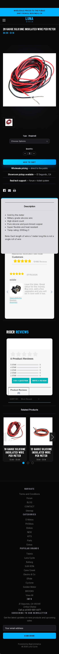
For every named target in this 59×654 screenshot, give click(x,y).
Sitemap (29, 510)
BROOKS (29, 591)
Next (52, 437)
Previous (4, 437)
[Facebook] (4, 190)
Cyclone (30, 583)
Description (29, 206)
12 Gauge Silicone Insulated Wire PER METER (41, 452)
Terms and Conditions (29, 494)
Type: (29, 136)
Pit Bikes (29, 524)
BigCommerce (35, 644)
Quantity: (29, 149)
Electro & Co (29, 574)
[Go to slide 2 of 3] (28, 463)
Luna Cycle (29, 558)
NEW (29, 532)
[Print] (14, 190)
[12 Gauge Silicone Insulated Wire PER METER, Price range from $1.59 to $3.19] (41, 431)
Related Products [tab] (29, 409)
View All (29, 595)
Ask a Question (20, 381)
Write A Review (39, 381)
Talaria (29, 553)
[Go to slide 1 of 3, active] (23, 463)
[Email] (9, 190)
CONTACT (30, 506)
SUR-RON (29, 566)
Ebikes (29, 528)
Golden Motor (29, 587)
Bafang (29, 562)
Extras (29, 544)
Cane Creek (29, 570)
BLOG (29, 502)
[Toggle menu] (4, 20)
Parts (29, 540)
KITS (29, 536)
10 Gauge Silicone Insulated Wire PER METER (14, 452)
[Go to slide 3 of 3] (33, 463)
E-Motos (30, 519)
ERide (29, 578)
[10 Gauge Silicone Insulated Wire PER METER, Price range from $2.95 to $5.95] (15, 431)
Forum (29, 498)
